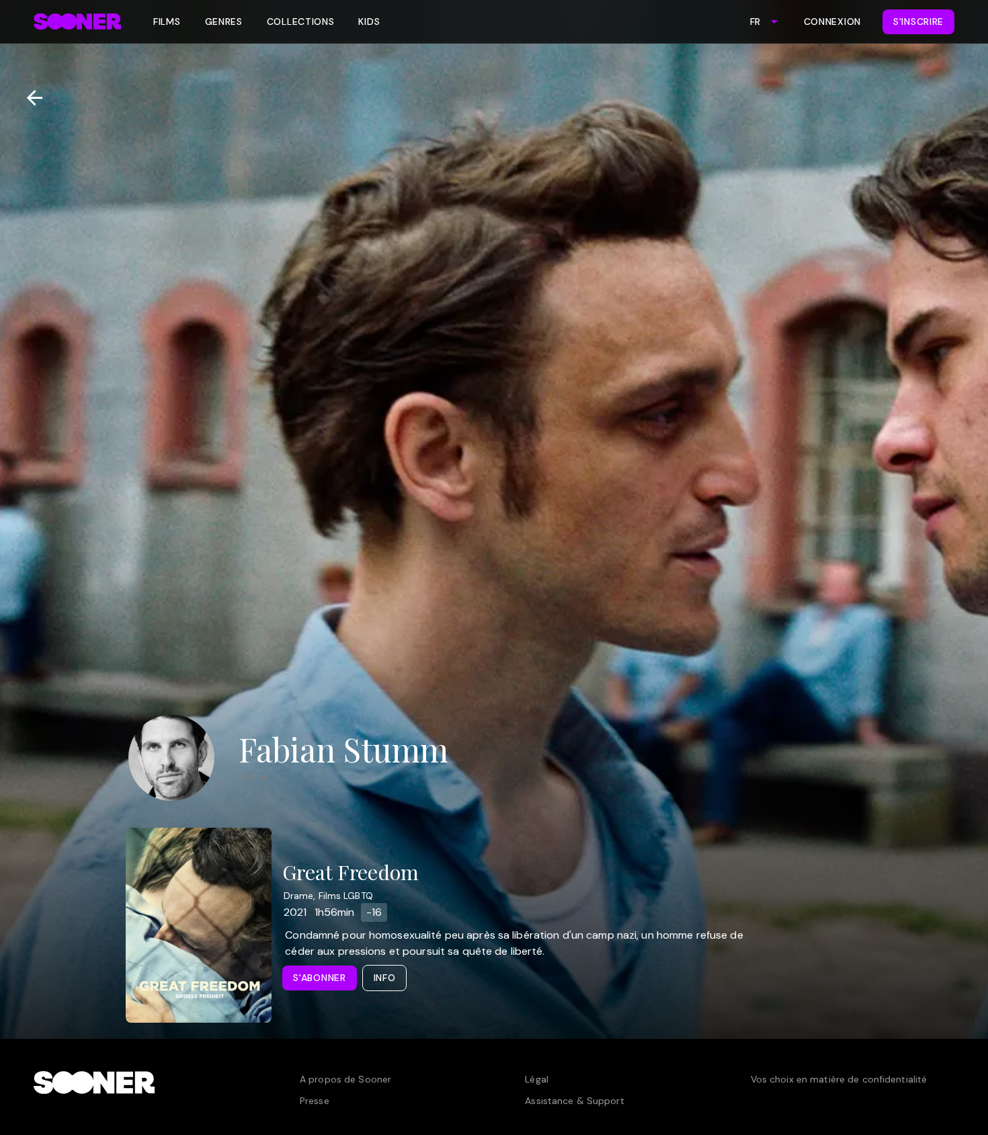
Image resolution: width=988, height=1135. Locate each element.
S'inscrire (918, 21)
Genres (224, 21)
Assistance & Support (574, 1101)
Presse (314, 1101)
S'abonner (319, 978)
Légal (536, 1079)
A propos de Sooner (345, 1079)
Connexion (832, 21)
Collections (301, 21)
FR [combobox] (755, 21)
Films (167, 21)
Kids (369, 21)
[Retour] (29, 98)
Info (385, 978)
